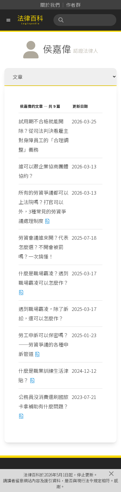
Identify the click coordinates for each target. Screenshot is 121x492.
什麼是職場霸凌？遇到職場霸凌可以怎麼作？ (43, 277)
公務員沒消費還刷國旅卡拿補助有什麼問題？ (43, 401)
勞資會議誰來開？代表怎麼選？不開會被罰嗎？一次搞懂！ (43, 247)
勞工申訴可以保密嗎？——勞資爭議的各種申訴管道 (43, 344)
